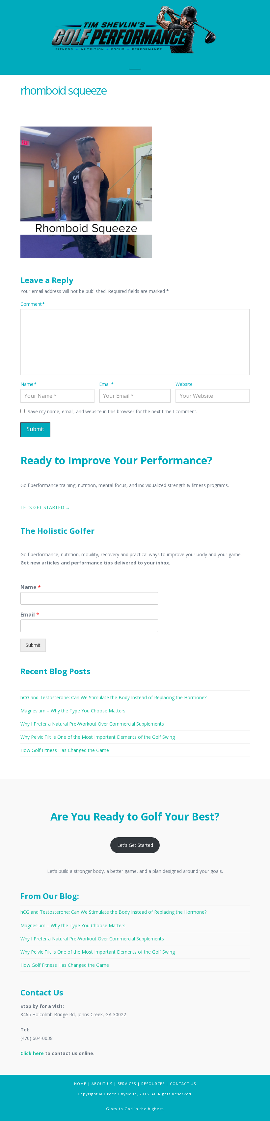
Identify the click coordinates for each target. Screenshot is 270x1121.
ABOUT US (102, 1083)
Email (106, 384)
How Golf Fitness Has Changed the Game (64, 750)
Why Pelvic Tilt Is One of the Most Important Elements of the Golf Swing (97, 737)
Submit (33, 645)
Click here (32, 1053)
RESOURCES (153, 1083)
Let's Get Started (135, 845)
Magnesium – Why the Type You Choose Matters (72, 710)
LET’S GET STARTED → (45, 507)
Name (28, 384)
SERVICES (127, 1083)
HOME (80, 1083)
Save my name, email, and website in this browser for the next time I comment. (112, 411)
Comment (32, 304)
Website (184, 384)
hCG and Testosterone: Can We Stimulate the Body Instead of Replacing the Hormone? (113, 697)
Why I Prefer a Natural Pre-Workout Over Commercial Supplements (92, 724)
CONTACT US (183, 1083)
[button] (135, 63)
